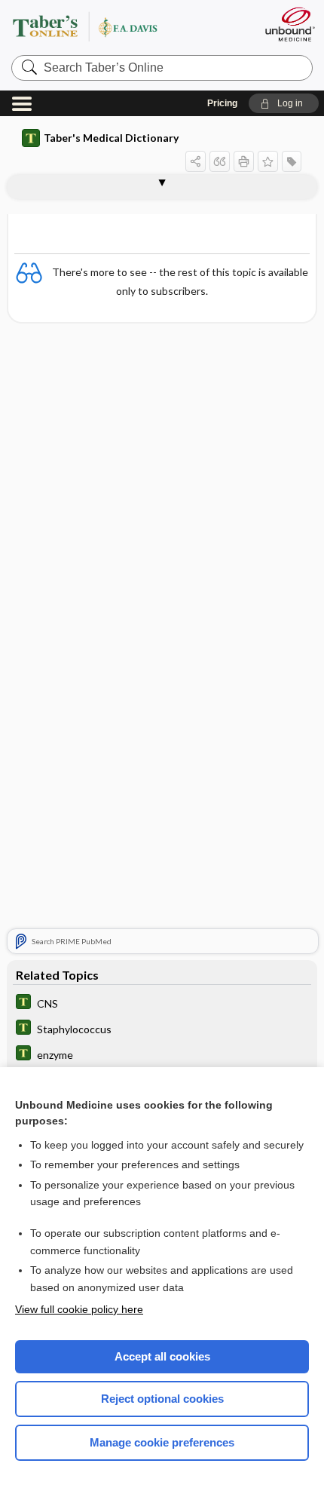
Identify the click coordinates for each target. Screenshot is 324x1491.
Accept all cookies (162, 1356)
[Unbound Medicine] (289, 24)
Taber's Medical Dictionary (111, 137)
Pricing (222, 103)
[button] (284, 103)
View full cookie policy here (79, 1309)
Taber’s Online (130, 26)
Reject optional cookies (162, 1398)
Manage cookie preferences (162, 1442)
